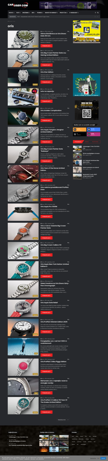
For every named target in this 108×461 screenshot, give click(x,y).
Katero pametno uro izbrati (91, 167)
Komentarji (95, 141)
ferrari (81, 436)
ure (77, 444)
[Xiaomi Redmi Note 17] (44, 449)
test (94, 441)
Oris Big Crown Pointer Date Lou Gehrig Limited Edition (53, 54)
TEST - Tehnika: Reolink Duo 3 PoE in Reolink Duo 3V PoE (31, 16)
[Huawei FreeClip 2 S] (54, 449)
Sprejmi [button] (103, 458)
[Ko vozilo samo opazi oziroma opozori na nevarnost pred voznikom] (64, 449)
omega (87, 439)
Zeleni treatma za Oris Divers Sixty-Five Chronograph (55, 284)
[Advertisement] (86, 58)
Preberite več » (47, 45)
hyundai (94, 436)
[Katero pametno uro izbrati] (77, 170)
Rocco (43, 31)
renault (73, 441)
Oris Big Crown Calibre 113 (51, 245)
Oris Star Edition (47, 72)
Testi (17, 12)
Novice (11, 12)
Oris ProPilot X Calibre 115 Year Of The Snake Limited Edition (54, 401)
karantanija (74, 439)
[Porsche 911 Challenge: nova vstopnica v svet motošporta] (64, 443)
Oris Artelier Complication (51, 110)
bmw (77, 436)
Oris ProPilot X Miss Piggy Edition (53, 361)
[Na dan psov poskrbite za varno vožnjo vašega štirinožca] (54, 443)
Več (98, 458)
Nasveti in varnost (51, 12)
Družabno (25, 12)
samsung (79, 441)
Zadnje (87, 141)
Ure (33, 12)
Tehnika (39, 12)
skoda (84, 441)
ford (90, 436)
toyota (73, 444)
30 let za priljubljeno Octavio (91, 153)
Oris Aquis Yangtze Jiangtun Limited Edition (52, 131)
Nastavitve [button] (93, 458)
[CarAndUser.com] (18, 5)
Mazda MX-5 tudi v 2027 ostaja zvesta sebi (90, 175)
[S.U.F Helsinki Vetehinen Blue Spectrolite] (77, 163)
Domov (10, 21)
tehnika (90, 441)
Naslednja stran (62, 419)
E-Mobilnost (73, 12)
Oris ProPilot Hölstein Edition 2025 (54, 322)
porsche (92, 439)
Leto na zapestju (47, 91)
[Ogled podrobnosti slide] (86, 32)
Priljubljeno (78, 141)
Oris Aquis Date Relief (49, 302)
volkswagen (83, 444)
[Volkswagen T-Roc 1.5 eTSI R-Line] (77, 149)
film (86, 436)
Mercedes (81, 439)
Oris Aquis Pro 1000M (49, 206)
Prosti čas (63, 12)
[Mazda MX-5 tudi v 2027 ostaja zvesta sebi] (77, 177)
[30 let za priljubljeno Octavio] (77, 156)
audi (73, 436)
